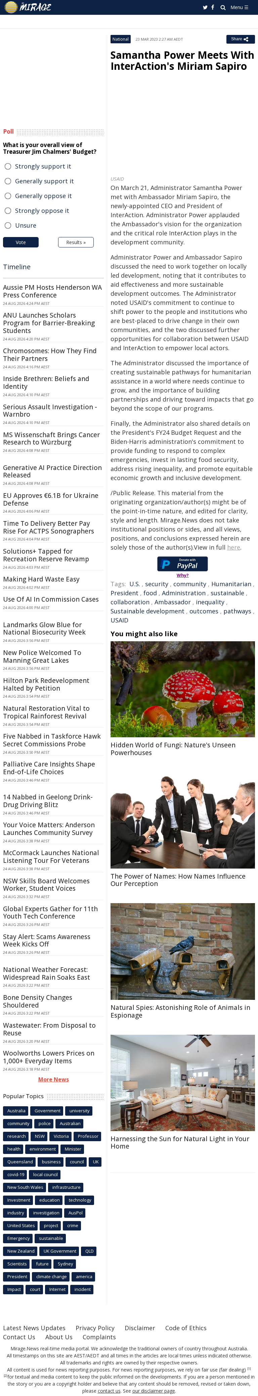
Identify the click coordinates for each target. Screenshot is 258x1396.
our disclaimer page (153, 1391)
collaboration (130, 602)
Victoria (61, 1136)
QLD (89, 1251)
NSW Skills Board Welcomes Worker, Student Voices (46, 885)
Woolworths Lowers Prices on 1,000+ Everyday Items (48, 1057)
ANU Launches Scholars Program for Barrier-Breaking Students (49, 323)
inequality (210, 602)
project (51, 1225)
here (233, 547)
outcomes (203, 611)
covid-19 (15, 1174)
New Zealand (21, 1251)
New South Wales (25, 1187)
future (42, 1264)
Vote (21, 242)
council (77, 1162)
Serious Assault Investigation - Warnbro (50, 411)
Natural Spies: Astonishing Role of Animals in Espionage (180, 1011)
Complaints (99, 1337)
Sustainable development (147, 611)
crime (72, 1225)
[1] (249, 1369)
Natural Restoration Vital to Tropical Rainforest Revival (46, 712)
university (80, 1111)
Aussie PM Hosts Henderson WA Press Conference (52, 291)
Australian (70, 1123)
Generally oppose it (43, 196)
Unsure (25, 225)
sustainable (227, 593)
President (124, 593)
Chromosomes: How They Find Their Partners (50, 354)
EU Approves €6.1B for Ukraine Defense (50, 499)
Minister (73, 1149)
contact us (109, 1391)
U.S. (134, 584)
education (49, 1200)
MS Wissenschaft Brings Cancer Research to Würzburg (51, 438)
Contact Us (19, 1337)
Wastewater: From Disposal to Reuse (49, 1029)
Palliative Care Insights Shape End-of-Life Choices (49, 768)
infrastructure (66, 1187)
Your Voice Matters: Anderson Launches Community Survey (49, 829)
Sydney (65, 1264)
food (150, 593)
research (16, 1136)
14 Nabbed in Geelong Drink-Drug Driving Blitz (48, 801)
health (13, 1149)
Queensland (20, 1162)
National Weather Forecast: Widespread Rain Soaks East (46, 973)
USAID (119, 620)
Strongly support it (43, 166)
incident (83, 1289)
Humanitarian (231, 584)
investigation (46, 1213)
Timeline (17, 266)
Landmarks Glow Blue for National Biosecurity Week (44, 628)
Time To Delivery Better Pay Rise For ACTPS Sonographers (48, 527)
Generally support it (44, 181)
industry (15, 1213)
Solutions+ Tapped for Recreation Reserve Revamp (46, 555)
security (156, 584)
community (189, 584)
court (35, 1289)
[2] (5, 1376)
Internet (57, 1289)
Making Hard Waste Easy (41, 579)
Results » (76, 242)
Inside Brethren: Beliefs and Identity (46, 382)
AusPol (76, 1213)
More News (53, 1079)
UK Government (60, 1251)
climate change (51, 1276)
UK (96, 1162)
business (51, 1162)
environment (43, 1149)
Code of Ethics (186, 1328)
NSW (40, 1136)
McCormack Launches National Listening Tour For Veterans (51, 856)
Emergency (18, 1238)
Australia (16, 1111)
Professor (88, 1136)
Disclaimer (140, 1328)
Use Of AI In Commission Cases (51, 599)
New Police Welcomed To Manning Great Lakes (42, 656)
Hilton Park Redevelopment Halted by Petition (46, 684)
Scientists (17, 1264)
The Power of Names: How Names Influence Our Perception (178, 880)
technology (80, 1200)
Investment (18, 1200)
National (121, 39)
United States (21, 1225)
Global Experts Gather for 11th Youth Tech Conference (50, 912)
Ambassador (173, 602)
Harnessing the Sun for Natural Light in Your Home (180, 1142)
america (84, 1276)
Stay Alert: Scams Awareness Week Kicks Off (46, 940)
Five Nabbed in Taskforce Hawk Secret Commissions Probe (52, 740)
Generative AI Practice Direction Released (52, 471)
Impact (14, 1289)
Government (47, 1111)
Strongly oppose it (42, 210)
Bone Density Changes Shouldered (37, 1001)
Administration (184, 593)
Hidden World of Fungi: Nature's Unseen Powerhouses (173, 749)
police (45, 1123)
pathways (237, 611)
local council (45, 1174)
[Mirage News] (28, 7)
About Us (59, 1337)
